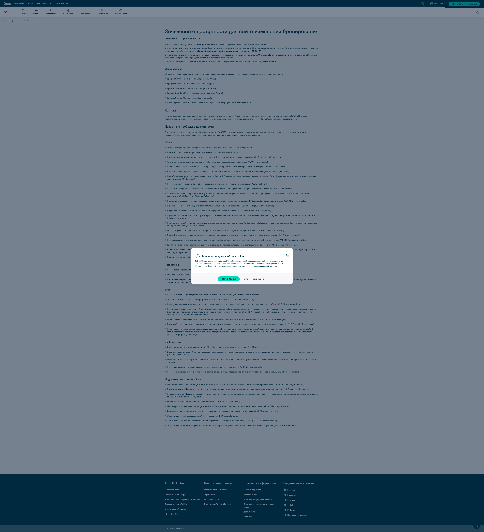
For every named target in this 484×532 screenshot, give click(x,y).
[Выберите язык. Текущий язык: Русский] (287, 255)
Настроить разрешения (253, 279)
